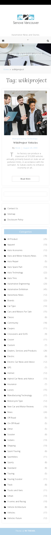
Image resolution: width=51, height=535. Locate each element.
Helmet (10, 373)
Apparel (11, 244)
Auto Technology (15, 272)
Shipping (11, 445)
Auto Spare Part (14, 267)
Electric (10, 356)
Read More (26, 179)
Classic (10, 317)
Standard (11, 468)
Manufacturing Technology (24, 138)
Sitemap (11, 214)
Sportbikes (12, 456)
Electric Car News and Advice (21, 362)
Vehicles (11, 512)
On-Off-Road (13, 423)
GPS (9, 367)
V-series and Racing (16, 501)
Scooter (11, 434)
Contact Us (12, 208)
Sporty (10, 462)
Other (10, 429)
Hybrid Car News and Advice (20, 378)
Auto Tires (12, 278)
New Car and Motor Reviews (20, 406)
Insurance (12, 384)
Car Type (11, 306)
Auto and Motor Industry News (21, 255)
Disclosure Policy (15, 219)
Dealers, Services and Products (22, 350)
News (10, 412)
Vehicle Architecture (16, 507)
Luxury (10, 389)
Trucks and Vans (15, 490)
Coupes (11, 328)
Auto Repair (12, 261)
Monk (17, 148)
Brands (10, 300)
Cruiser (10, 339)
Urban (10, 496)
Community (12, 322)
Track (10, 484)
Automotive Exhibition (17, 289)
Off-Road (11, 417)
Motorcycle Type (15, 401)
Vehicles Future (14, 518)
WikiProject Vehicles (25, 142)
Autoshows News (15, 295)
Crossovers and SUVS (17, 334)
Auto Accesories (15, 250)
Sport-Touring (13, 451)
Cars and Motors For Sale (19, 311)
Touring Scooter (14, 479)
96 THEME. (30, 531)
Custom (11, 345)
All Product (12, 239)
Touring (10, 473)
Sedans (10, 440)
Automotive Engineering (18, 283)
